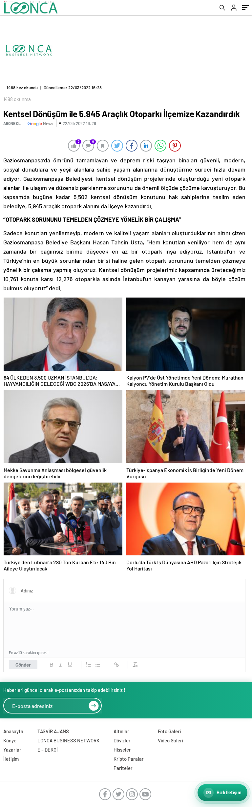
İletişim (11, 759)
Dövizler (122, 740)
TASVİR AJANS (53, 731)
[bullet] (97, 665)
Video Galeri (170, 740)
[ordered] (88, 665)
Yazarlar (12, 750)
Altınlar (121, 731)
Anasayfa (13, 731)
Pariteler (123, 768)
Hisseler (122, 750)
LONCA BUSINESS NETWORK (68, 740)
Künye (9, 740)
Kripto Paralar (129, 759)
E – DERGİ (47, 750)
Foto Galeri (169, 731)
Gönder (23, 665)
